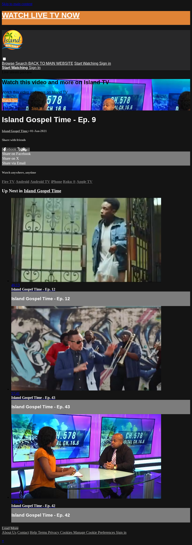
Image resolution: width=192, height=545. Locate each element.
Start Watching (86, 63)
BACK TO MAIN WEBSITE (50, 63)
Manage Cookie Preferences (94, 532)
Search (21, 63)
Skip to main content (17, 4)
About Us (9, 532)
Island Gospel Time (15, 131)
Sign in (105, 63)
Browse (8, 63)
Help (34, 532)
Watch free (10, 100)
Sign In (35, 68)
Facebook (9, 149)
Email (25, 149)
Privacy (54, 532)
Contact (23, 532)
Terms (43, 532)
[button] (4, 59)
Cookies (66, 532)
